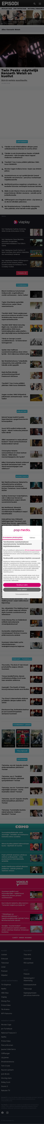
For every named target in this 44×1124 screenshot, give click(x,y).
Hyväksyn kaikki (22, 585)
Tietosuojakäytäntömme (22, 594)
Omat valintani (22, 589)
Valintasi (32, 537)
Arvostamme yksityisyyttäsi (12, 537)
